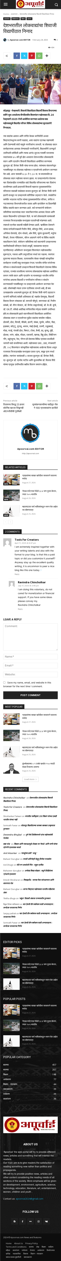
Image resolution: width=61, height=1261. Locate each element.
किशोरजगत (15, 19)
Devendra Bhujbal (12, 834)
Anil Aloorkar (10, 853)
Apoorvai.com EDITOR (20, 40)
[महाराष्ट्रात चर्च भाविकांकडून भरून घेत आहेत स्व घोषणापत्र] (11, 510)
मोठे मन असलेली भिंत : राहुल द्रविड (30, 864)
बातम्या (29, 19)
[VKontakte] (46, 1221)
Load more (29, 779)
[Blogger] (14, 1221)
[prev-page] (5, 522)
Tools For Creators (27, 539)
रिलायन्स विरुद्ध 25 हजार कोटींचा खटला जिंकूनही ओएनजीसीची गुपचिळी (13, 408)
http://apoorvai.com (30, 453)
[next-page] (10, 522)
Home (6, 14)
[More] (46, 56)
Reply (17, 574)
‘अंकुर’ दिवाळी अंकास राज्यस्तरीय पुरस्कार (34, 898)
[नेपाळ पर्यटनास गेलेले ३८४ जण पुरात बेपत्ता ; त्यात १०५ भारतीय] (11, 495)
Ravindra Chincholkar (32, 582)
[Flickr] (30, 1221)
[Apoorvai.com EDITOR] (5, 39)
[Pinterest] (31, 56)
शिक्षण (23, 19)
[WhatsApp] (39, 56)
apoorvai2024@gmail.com (29, 1198)
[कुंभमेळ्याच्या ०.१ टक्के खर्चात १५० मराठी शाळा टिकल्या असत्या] (11, 768)
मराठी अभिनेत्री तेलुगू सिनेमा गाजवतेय (37, 858)
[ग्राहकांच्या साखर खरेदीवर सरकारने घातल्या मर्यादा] (11, 479)
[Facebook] (17, 56)
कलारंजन (14, 14)
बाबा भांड (6, 843)
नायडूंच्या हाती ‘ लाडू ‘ (29, 853)
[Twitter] (24, 56)
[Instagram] (38, 1221)
